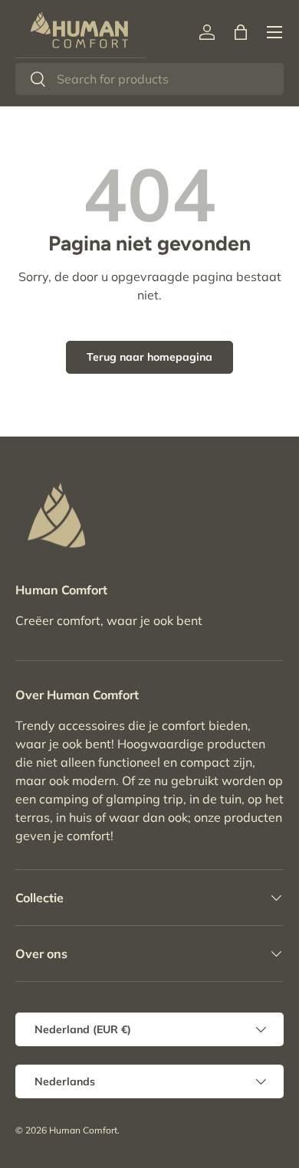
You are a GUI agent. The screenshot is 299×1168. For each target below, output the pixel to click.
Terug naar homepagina (149, 357)
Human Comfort (83, 1130)
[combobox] (149, 79)
